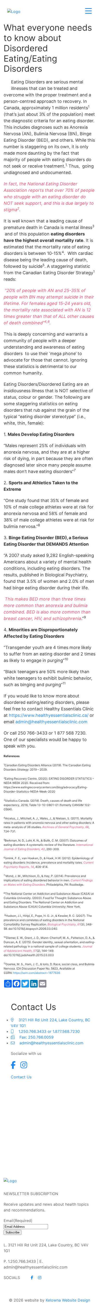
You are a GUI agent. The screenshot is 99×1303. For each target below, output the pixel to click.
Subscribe (12, 1232)
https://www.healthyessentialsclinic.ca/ (48, 715)
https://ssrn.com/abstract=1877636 (36, 973)
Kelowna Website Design (68, 1300)
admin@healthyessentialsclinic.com (51, 721)
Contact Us (21, 1077)
